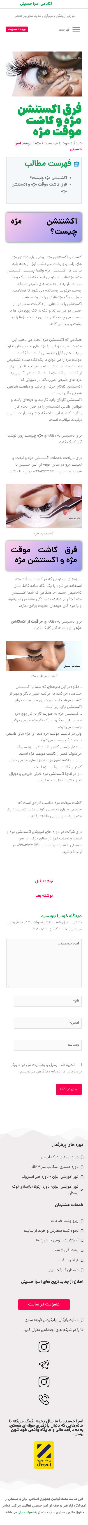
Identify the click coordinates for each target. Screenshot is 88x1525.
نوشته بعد (44, 896)
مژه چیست (34, 436)
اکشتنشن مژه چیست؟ (48, 178)
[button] (17, 30)
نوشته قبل (44, 881)
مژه (38, 143)
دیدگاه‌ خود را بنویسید (63, 143)
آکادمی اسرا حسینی (36, 4)
